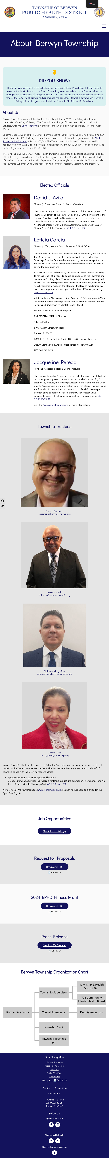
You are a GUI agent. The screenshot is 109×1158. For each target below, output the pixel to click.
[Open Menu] (104, 26)
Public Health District (54, 1065)
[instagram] (57, 1124)
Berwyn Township (54, 1062)
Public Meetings (54, 1073)
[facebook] (51, 1124)
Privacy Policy (55, 1080)
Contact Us (54, 1076)
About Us (55, 1069)
